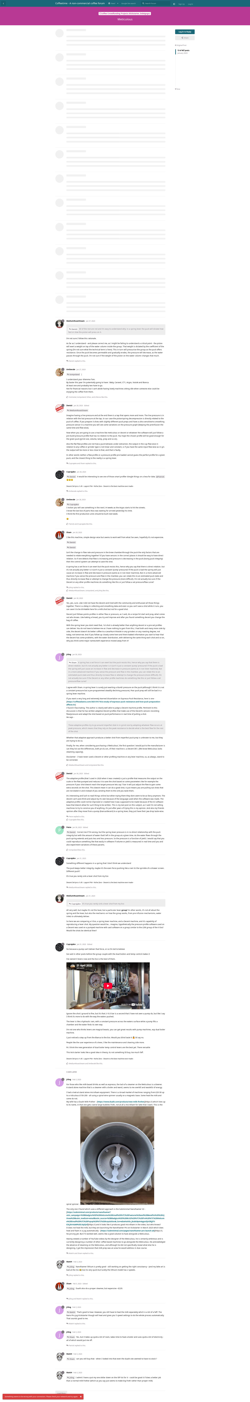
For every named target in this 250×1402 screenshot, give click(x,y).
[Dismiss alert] (80, 1396)
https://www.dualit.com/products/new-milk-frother (121, 1101)
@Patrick (160, 476)
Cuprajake (74, 504)
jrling (72, 1266)
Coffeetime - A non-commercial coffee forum (80, 3)
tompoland (75, 374)
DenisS (74, 329)
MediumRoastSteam (79, 410)
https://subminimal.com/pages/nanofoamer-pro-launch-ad (127, 1230)
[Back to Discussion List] (3, 3)
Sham (74, 662)
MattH (72, 1312)
